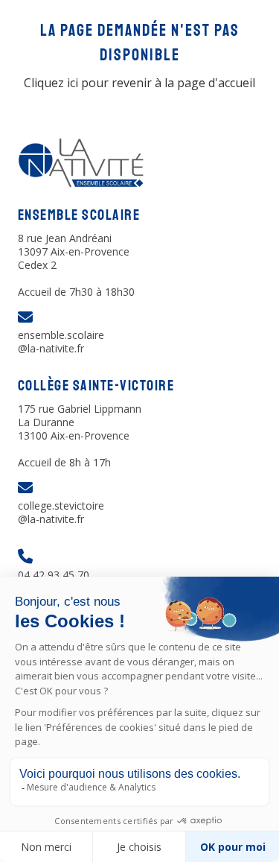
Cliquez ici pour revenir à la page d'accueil (139, 82)
